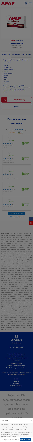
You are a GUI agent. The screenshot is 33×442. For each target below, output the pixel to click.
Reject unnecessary (13, 439)
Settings (4, 439)
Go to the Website (25, 439)
